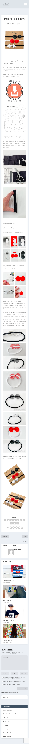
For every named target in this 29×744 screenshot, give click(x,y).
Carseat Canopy (7, 640)
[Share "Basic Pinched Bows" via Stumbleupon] (11, 523)
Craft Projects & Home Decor (10, 714)
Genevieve (11, 22)
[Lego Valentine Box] (14, 571)
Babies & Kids (6, 710)
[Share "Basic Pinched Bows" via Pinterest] (17, 520)
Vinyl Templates (7, 736)
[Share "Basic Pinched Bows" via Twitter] (8, 520)
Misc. (4, 717)
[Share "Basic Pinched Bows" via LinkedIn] (20, 520)
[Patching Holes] (14, 591)
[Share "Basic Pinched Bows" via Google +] (11, 520)
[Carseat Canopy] (14, 631)
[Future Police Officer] (14, 611)
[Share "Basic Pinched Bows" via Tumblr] (14, 520)
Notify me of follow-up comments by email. (14, 681)
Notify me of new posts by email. (11, 684)
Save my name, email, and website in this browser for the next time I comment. (13, 678)
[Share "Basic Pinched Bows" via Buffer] (23, 520)
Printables (5, 725)
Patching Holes (7, 600)
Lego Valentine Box (8, 580)
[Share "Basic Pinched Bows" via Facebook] (5, 520)
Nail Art (12, 24)
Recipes (5, 729)
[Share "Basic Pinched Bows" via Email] (14, 523)
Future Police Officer (9, 620)
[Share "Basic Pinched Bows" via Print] (17, 523)
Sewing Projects (7, 733)
